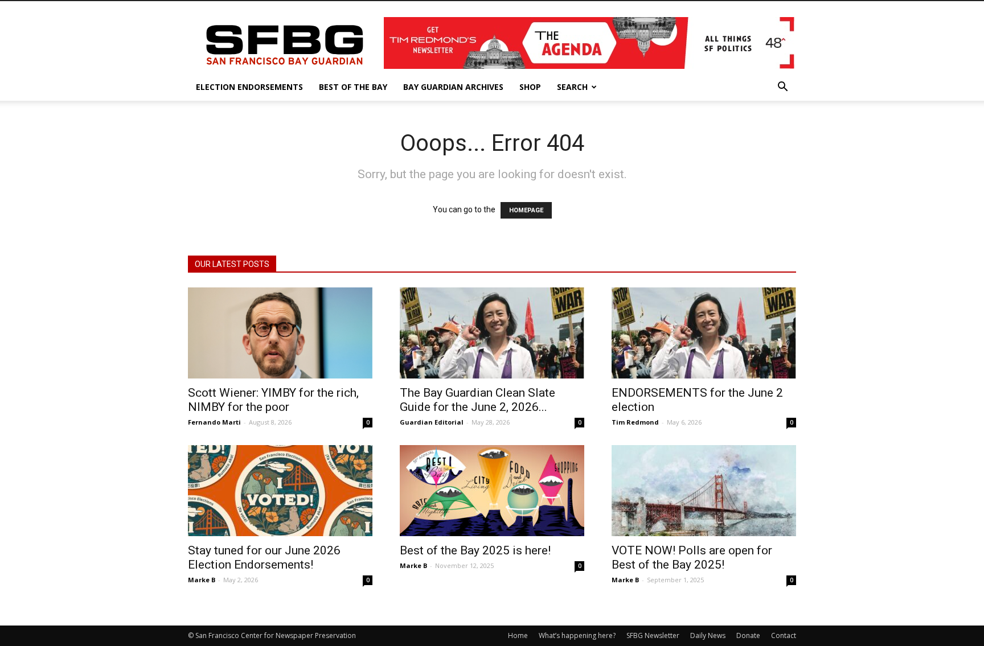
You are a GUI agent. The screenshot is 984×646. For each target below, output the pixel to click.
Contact (783, 635)
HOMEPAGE (526, 210)
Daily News (707, 635)
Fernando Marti (214, 422)
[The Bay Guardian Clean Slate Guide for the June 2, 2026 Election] (492, 332)
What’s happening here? (577, 635)
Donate (748, 635)
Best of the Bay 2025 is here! (475, 550)
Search (572, 86)
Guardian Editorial (432, 422)
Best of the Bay (353, 86)
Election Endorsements (249, 86)
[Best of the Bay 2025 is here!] (492, 490)
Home (518, 635)
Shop (530, 86)
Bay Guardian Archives (453, 86)
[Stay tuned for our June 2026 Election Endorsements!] (280, 490)
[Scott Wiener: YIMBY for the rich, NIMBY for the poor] (280, 332)
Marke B (201, 579)
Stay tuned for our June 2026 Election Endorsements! (264, 557)
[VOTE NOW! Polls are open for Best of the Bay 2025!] (704, 490)
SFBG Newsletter (652, 635)
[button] (782, 88)
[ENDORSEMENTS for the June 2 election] (704, 332)
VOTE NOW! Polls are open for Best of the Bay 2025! (692, 557)
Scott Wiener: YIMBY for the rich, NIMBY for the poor (273, 400)
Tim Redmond (635, 422)
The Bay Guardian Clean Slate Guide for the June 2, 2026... (477, 400)
